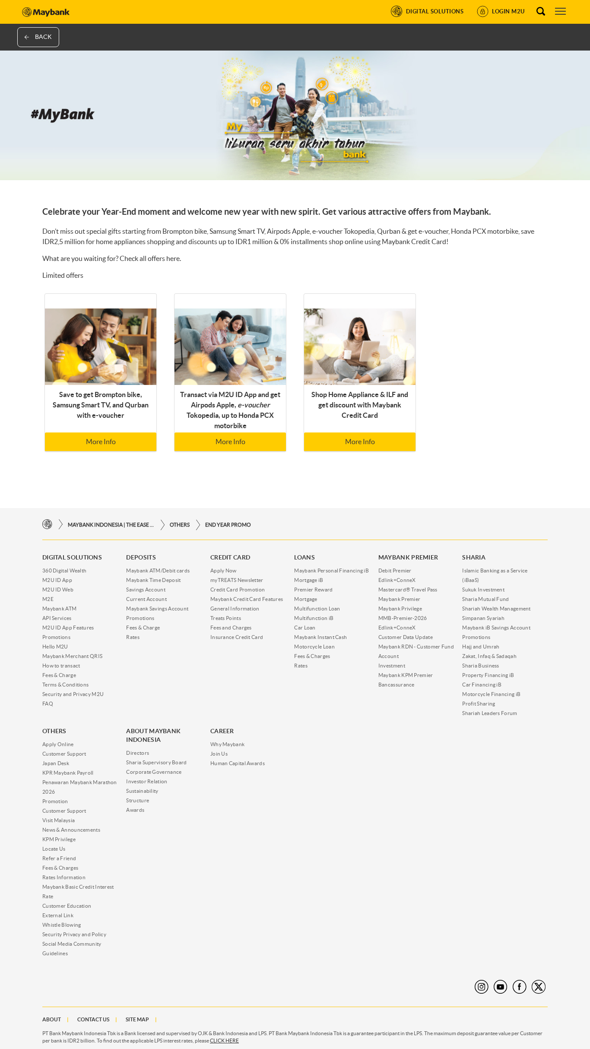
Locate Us (54, 849)
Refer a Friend (59, 858)
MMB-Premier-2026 (402, 618)
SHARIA (473, 557)
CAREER (222, 731)
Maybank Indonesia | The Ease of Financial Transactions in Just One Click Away (111, 525)
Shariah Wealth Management (496, 608)
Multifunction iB (313, 618)
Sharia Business (480, 665)
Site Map (137, 1019)
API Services (57, 618)
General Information (235, 608)
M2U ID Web (57, 589)
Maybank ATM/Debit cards (158, 570)
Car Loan (304, 627)
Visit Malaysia (58, 820)
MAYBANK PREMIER (408, 557)
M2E (48, 599)
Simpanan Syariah (483, 618)
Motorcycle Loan (314, 646)
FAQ (47, 703)
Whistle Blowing (61, 925)
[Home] (47, 524)
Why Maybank (227, 744)
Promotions (56, 637)
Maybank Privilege (400, 608)
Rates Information (64, 877)
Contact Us (93, 1019)
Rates (133, 637)
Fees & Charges (312, 656)
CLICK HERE (224, 1040)
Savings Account (145, 589)
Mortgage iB (308, 580)
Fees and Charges (231, 627)
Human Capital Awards (237, 763)
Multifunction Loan (317, 608)
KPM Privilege (59, 839)
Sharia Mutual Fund (485, 599)
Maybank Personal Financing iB (331, 570)
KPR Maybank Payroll (68, 773)
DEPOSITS (140, 557)
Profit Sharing (478, 703)
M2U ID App (57, 580)
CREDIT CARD (230, 557)
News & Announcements (71, 830)
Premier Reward (313, 589)
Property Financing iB (488, 675)
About (51, 1019)
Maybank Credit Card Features (246, 599)
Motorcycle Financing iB (491, 694)
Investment (391, 665)
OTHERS (180, 525)
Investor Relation (146, 781)
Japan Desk (55, 763)
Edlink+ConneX (397, 580)
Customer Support (64, 754)
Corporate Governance (153, 772)
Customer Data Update (405, 637)
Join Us (219, 754)
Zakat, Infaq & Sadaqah (489, 656)
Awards (135, 810)
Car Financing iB (481, 684)
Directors (137, 753)
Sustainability (142, 791)
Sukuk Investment (483, 589)
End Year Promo (228, 525)
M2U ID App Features (68, 627)
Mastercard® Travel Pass (408, 589)
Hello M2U (55, 646)
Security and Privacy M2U (73, 694)
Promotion (55, 801)
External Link (57, 915)
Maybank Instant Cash (320, 637)
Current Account (146, 599)
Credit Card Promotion (237, 589)
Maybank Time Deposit (153, 580)
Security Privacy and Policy (74, 934)
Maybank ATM (59, 608)
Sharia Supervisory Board (156, 762)
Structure (137, 800)
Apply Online (58, 744)
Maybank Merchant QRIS (72, 656)
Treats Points (225, 618)
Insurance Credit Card (236, 637)
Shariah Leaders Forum (489, 713)
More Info (101, 441)
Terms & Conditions (65, 684)
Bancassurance (396, 684)
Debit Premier (395, 570)
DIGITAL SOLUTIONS (72, 557)
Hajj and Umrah (480, 646)
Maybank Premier (399, 599)
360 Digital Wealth (64, 570)
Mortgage (305, 599)
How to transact (61, 665)
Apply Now (223, 570)
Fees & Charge (59, 675)
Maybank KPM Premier (405, 675)
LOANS (304, 557)
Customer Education (66, 906)
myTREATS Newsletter (236, 580)
